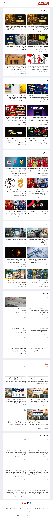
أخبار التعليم (39, 383)
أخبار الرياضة (39, 175)
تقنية (41, 101)
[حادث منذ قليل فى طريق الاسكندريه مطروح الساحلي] (15, 306)
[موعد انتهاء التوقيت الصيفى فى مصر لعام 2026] (15, 326)
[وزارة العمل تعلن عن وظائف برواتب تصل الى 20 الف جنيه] (15, 237)
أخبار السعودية (39, 456)
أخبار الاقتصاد (40, 31)
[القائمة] (8, 3)
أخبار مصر (38, 314)
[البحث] (4, 3)
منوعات (40, 244)
